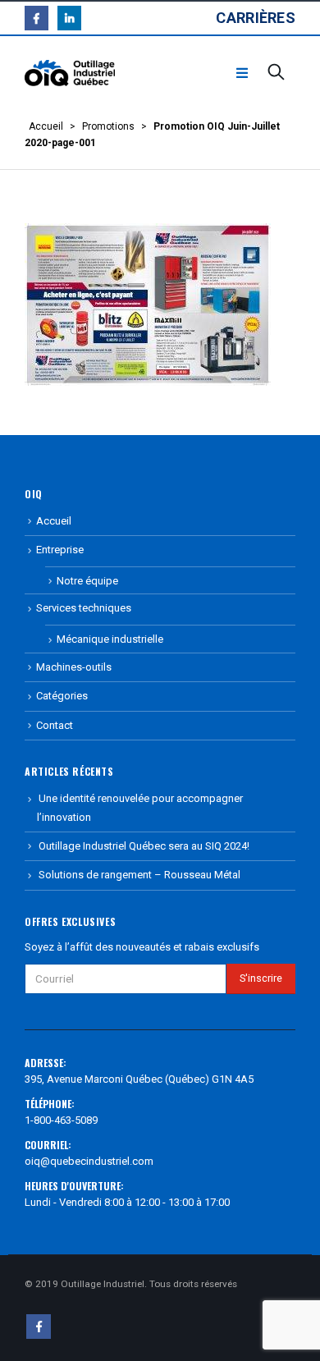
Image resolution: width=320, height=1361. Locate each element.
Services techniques (83, 608)
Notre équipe (87, 581)
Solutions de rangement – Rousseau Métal (139, 874)
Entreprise (60, 549)
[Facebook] (36, 18)
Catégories (62, 696)
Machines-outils (74, 667)
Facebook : (38, 1326)
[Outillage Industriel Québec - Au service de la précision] (70, 73)
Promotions (108, 126)
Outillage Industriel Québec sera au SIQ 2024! (144, 846)
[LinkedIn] (69, 18)
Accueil (46, 126)
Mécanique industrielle (110, 639)
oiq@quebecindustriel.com (89, 1161)
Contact (54, 725)
